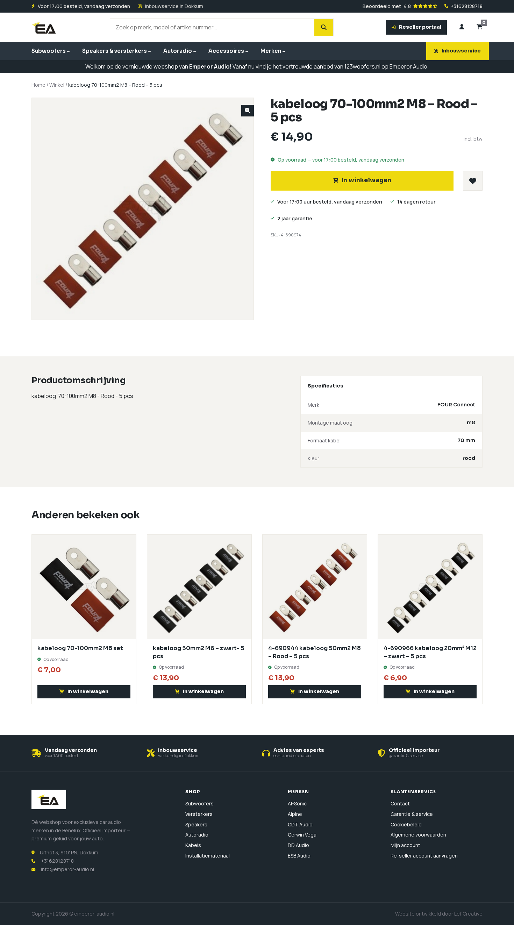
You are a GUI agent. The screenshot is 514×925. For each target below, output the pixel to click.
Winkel (56, 84)
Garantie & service (412, 814)
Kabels (193, 845)
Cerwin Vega (302, 834)
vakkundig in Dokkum (179, 756)
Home (38, 84)
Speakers (196, 824)
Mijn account (405, 845)
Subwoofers (48, 51)
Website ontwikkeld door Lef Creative (439, 913)
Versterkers (199, 814)
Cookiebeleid (406, 824)
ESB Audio (299, 855)
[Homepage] (44, 27)
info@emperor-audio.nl (67, 869)
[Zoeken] (323, 27)
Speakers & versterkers (114, 51)
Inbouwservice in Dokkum (174, 6)
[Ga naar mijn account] (461, 27)
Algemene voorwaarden (418, 834)
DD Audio (298, 845)
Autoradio (177, 51)
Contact (400, 803)
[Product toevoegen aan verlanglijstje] (473, 181)
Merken (270, 51)
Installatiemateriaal (207, 855)
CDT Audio (300, 824)
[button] (247, 110)
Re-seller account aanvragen (424, 855)
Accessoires (226, 51)
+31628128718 (467, 6)
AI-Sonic (297, 803)
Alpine (295, 814)
